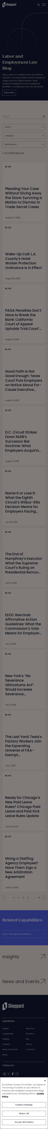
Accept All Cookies (24, 1122)
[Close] (45, 1080)
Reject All (24, 1113)
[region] (24, 1103)
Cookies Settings (24, 1105)
